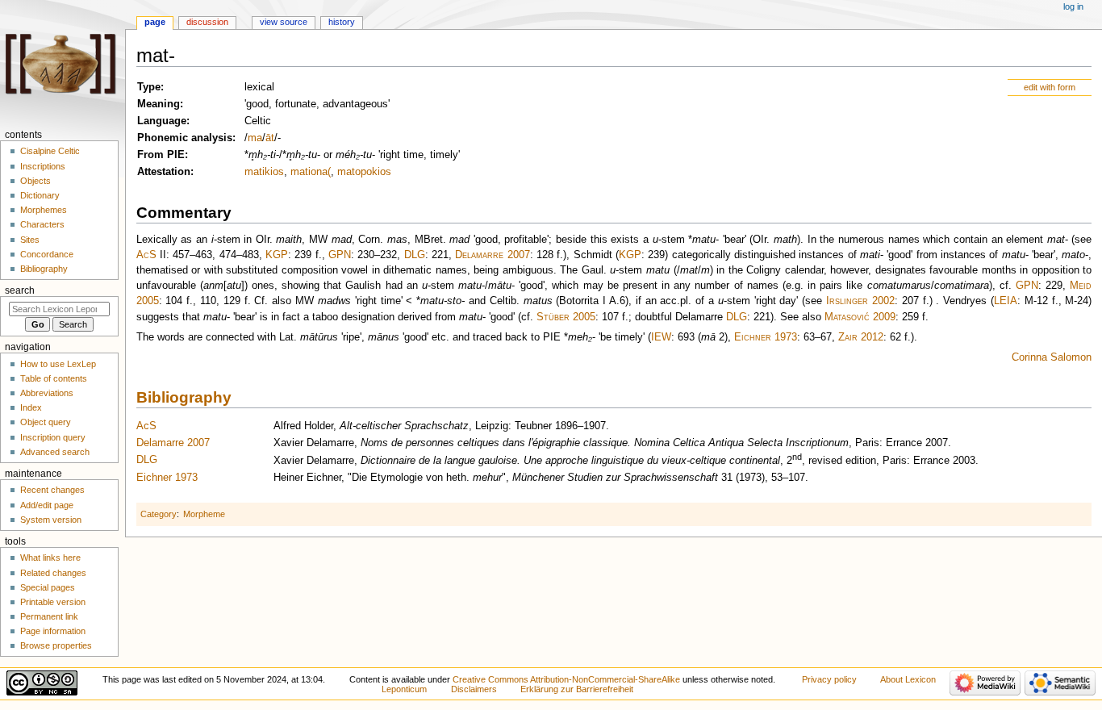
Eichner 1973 (765, 337)
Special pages (47, 587)
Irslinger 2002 (860, 301)
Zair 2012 (860, 337)
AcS (146, 255)
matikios (264, 172)
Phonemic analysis (184, 138)
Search (20, 290)
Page (154, 22)
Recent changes (52, 490)
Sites (30, 239)
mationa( (310, 172)
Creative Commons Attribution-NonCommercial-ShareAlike (566, 679)
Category (158, 514)
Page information (53, 631)
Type (149, 87)
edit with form (1049, 87)
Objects (35, 181)
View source (283, 22)
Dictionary (40, 195)
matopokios (364, 172)
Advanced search (55, 452)
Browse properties (56, 645)
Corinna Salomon (1052, 357)
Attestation (163, 172)
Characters (42, 224)
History (341, 22)
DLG (414, 255)
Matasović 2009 (859, 317)
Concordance (46, 254)
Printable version (53, 602)
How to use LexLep (58, 364)
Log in (1073, 6)
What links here (50, 557)
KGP (276, 255)
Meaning (158, 104)
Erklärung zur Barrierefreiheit (576, 689)
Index (31, 407)
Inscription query (53, 437)
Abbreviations (46, 393)
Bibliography (184, 397)
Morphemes (43, 210)
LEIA (1005, 301)
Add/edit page (46, 505)
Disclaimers (474, 689)
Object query (45, 422)
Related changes (53, 573)
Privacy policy (829, 679)
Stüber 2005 (565, 317)
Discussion (207, 22)
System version (50, 519)
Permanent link (49, 616)
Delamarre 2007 (492, 255)
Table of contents (53, 378)
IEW (661, 337)
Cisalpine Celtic (50, 151)
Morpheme (204, 514)
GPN (339, 255)
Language (161, 121)
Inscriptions (42, 166)
